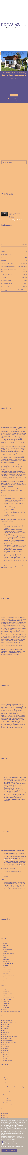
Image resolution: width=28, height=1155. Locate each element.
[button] (1, 61)
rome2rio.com (21, 866)
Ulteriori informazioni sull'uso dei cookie (12, 1146)
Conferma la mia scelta (9, 1150)
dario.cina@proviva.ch (15, 221)
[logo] (10, 25)
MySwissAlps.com (9, 859)
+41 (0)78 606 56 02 (15, 219)
